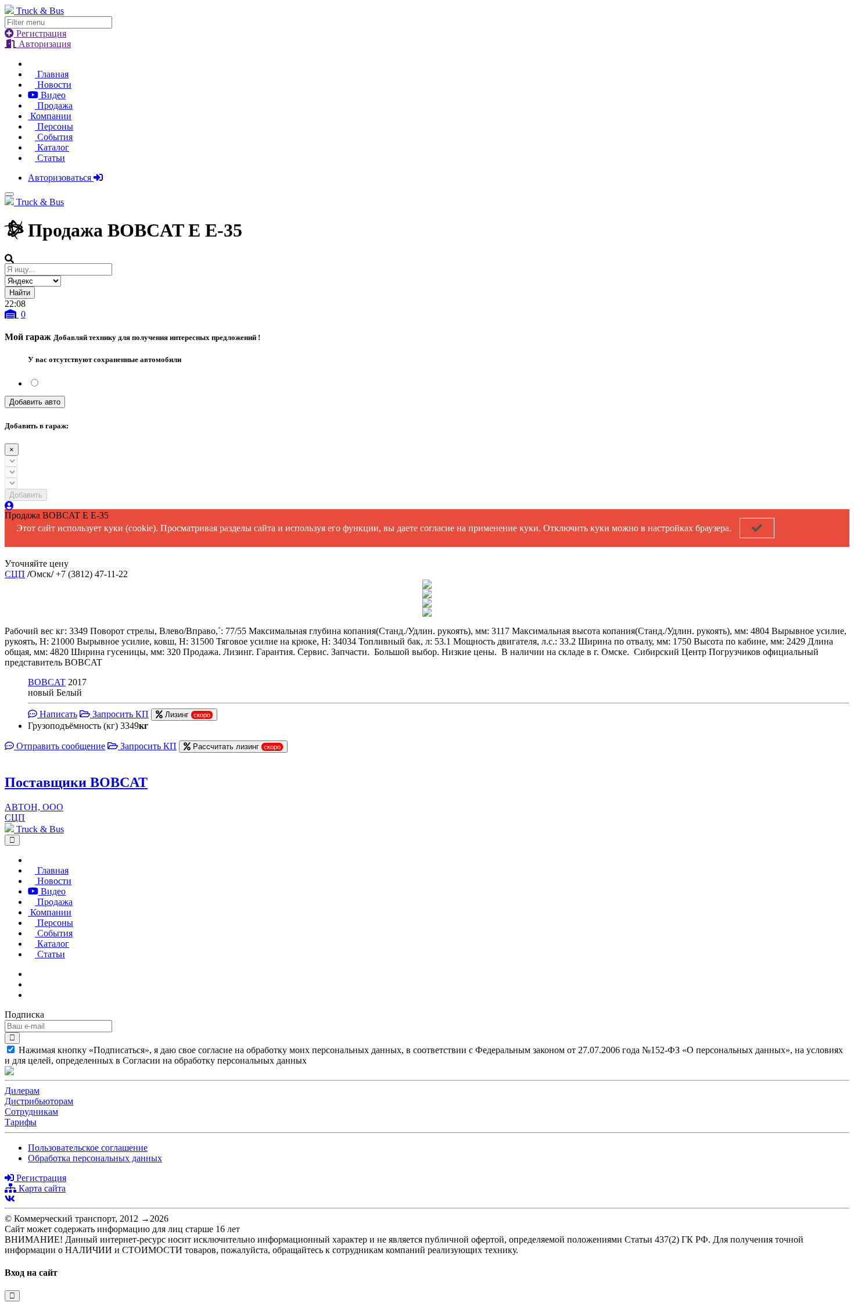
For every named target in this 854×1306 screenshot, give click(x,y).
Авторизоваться (61, 178)
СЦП (15, 574)
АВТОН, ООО (34, 807)
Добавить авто (34, 402)
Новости (53, 85)
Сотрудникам (31, 1112)
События (54, 137)
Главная (52, 74)
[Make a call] (31, 995)
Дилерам (22, 1091)
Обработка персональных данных (95, 1158)
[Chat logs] (31, 974)
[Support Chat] (31, 984)
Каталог (52, 147)
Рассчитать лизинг (236, 746)
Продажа (54, 105)
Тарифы (21, 1122)
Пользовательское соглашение (88, 1148)
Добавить (25, 495)
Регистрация (40, 33)
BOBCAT (47, 682)
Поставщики (76, 782)
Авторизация (43, 44)
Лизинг (186, 714)
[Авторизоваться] (9, 506)
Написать (57, 714)
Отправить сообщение (59, 746)
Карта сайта (41, 1188)
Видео (52, 95)
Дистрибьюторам (39, 1101)
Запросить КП (119, 714)
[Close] (12, 840)
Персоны (54, 126)
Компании (49, 116)
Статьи (50, 158)
